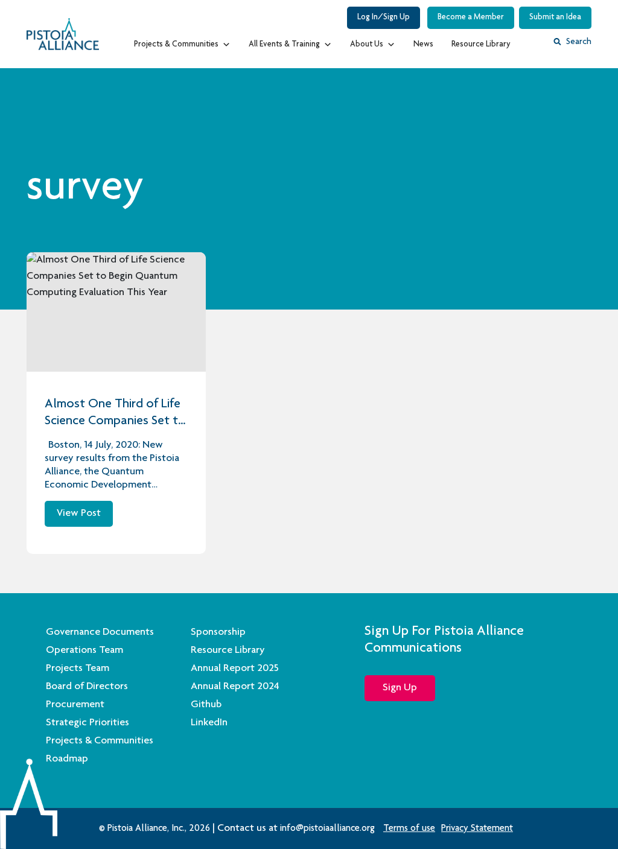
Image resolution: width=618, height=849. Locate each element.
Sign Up (400, 687)
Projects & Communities (176, 44)
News (423, 44)
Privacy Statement (477, 829)
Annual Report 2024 (235, 686)
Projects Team (77, 668)
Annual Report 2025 (235, 668)
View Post (79, 513)
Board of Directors (87, 686)
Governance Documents (100, 632)
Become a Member (471, 17)
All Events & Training (284, 44)
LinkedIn (209, 722)
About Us (366, 44)
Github (206, 704)
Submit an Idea (555, 17)
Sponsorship (218, 632)
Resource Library (481, 44)
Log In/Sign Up (383, 17)
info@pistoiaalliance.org (327, 829)
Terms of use (409, 829)
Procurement (75, 704)
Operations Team (84, 650)
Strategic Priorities (87, 722)
